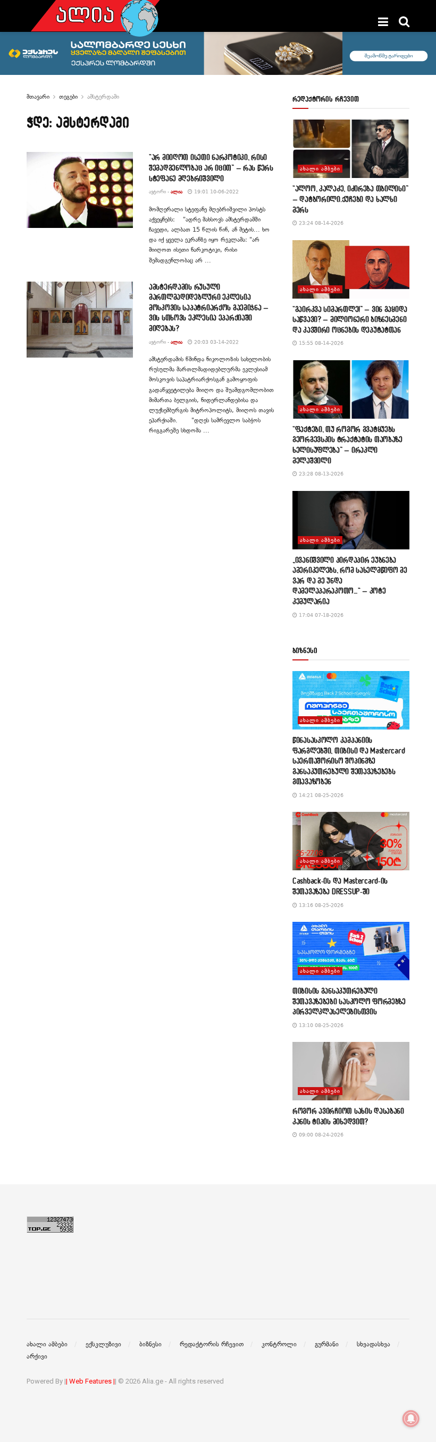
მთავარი (38, 96)
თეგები (68, 96)
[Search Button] (404, 22)
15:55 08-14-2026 (320, 343)
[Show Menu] (383, 22)
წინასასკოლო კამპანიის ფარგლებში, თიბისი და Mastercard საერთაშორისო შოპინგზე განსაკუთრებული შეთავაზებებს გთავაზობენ (348, 760)
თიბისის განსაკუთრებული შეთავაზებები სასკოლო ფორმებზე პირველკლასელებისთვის (349, 1001)
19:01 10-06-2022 (215, 191)
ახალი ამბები (320, 168)
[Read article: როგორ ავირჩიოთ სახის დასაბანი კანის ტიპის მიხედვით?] (350, 1071)
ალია (176, 191)
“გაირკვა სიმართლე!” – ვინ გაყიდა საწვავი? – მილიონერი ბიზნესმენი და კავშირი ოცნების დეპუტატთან (349, 319)
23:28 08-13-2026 (320, 474)
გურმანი (327, 1344)
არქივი (37, 1356)
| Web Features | (90, 1381)
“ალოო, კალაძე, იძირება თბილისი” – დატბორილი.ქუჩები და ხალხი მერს (350, 199)
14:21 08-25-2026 (320, 795)
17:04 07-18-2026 (320, 615)
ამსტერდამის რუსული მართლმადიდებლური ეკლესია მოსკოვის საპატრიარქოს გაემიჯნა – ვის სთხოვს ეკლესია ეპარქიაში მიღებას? (209, 307)
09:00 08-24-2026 (320, 1135)
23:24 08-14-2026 (320, 223)
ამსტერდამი (103, 96)
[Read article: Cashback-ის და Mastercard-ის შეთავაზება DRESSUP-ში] (350, 841)
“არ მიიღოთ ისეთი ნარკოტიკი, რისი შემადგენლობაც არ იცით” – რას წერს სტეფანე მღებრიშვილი (211, 167)
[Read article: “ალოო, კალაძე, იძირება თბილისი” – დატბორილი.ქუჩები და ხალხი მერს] (350, 149)
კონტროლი (279, 1344)
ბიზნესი (150, 1344)
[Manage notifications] (411, 1418)
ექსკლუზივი (103, 1344)
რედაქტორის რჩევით (212, 1344)
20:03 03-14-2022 (215, 342)
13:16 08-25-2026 (320, 905)
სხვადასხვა (373, 1344)
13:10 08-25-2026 (320, 1025)
